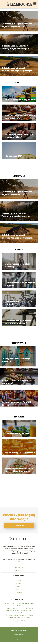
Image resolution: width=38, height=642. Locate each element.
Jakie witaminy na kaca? (18, 433)
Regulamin (19, 639)
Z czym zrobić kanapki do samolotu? (15, 382)
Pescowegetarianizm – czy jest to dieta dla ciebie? (19, 470)
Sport (19, 249)
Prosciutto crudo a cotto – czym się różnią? (19, 135)
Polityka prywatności (18, 630)
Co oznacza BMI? (13, 155)
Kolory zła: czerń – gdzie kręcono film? (19, 604)
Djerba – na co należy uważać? (20, 99)
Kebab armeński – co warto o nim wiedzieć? (20, 117)
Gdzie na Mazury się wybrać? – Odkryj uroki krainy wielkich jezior (19, 616)
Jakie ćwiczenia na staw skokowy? (17, 265)
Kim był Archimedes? (19, 620)
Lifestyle (19, 176)
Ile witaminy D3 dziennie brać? (21, 452)
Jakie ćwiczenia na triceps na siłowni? (20, 284)
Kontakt (19, 570)
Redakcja (19, 567)
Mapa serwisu (19, 634)
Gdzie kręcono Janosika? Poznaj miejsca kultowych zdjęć (15, 47)
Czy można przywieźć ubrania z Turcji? (18, 403)
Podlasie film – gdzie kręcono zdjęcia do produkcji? (17, 25)
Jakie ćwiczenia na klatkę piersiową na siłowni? (18, 321)
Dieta (18, 82)
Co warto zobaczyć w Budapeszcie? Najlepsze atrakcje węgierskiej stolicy (19, 610)
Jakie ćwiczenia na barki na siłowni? (19, 303)
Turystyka (19, 343)
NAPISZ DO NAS (19, 526)
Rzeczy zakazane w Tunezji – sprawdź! (16, 360)
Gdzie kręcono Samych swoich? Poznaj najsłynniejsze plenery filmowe (17, 69)
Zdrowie (19, 416)
